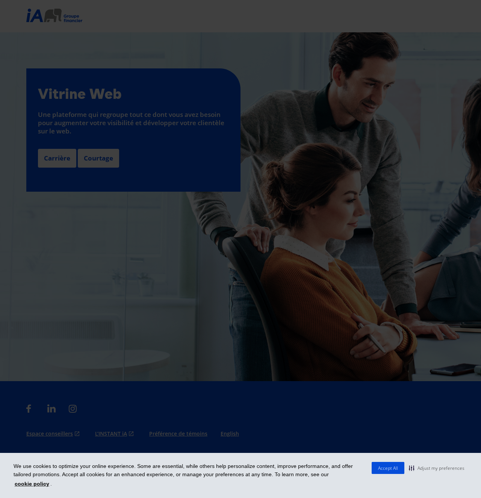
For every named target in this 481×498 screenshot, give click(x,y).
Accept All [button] (388, 468)
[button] (436, 468)
